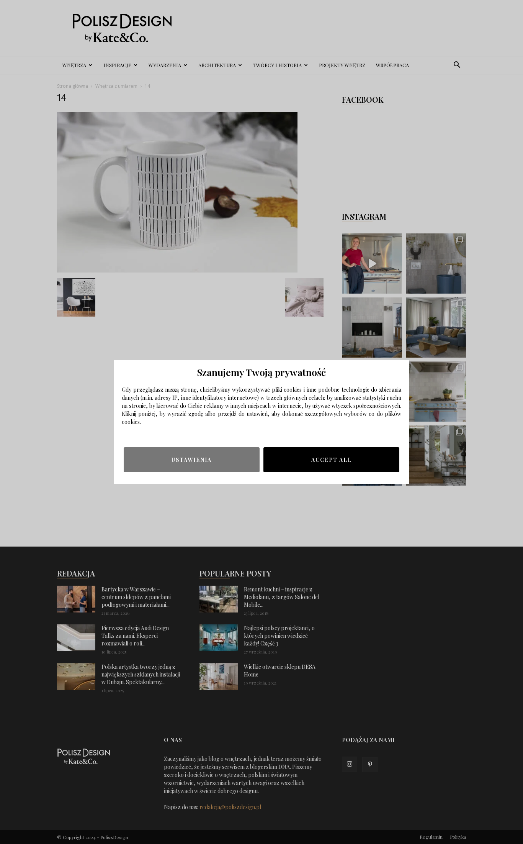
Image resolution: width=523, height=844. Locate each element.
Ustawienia (192, 459)
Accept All (331, 459)
